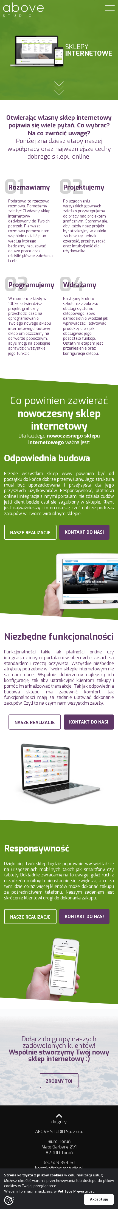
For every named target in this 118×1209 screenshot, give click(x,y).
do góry (59, 1122)
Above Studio (23, 9)
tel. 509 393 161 (59, 1162)
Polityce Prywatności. (77, 1191)
